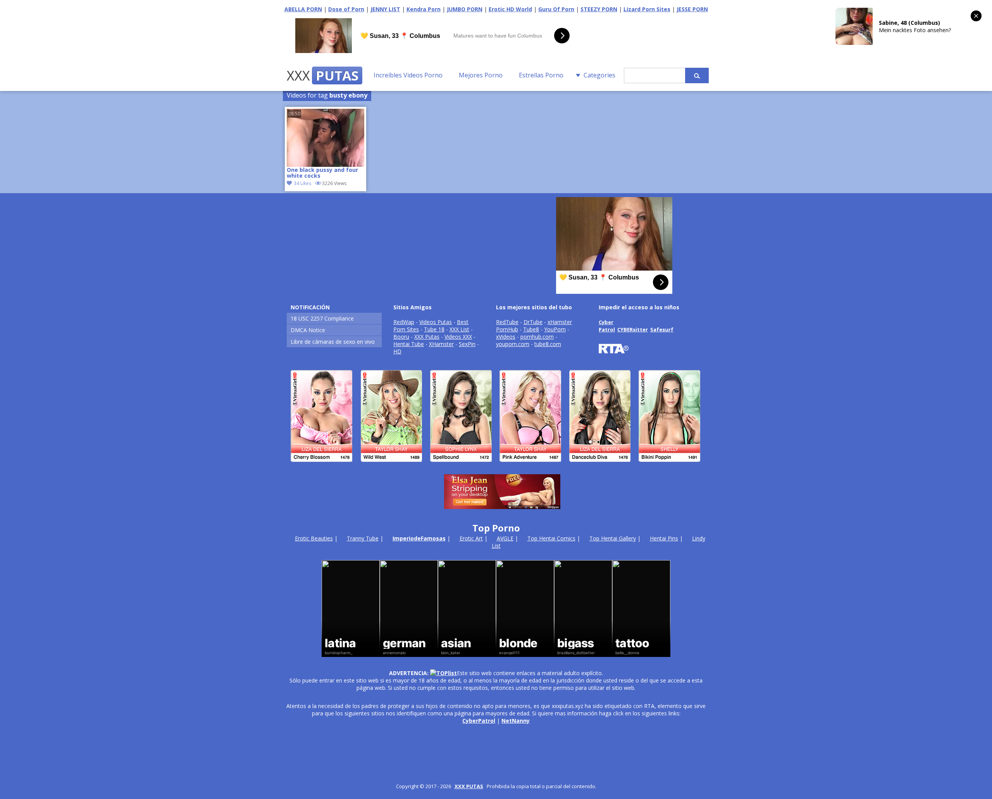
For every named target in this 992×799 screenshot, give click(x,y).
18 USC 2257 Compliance (322, 318)
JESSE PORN (692, 9)
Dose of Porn (346, 9)
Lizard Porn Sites (646, 9)
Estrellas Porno (541, 75)
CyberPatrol (478, 720)
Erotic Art (471, 538)
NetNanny (515, 720)
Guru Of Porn (556, 9)
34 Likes (302, 183)
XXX (322, 75)
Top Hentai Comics (551, 538)
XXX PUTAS (469, 786)
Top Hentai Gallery (612, 538)
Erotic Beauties (314, 538)
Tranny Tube (363, 538)
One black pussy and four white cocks (322, 173)
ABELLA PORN (303, 9)
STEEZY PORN (598, 9)
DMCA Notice (308, 330)
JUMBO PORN (464, 9)
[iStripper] (496, 465)
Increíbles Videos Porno (408, 75)
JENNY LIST (385, 9)
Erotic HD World (510, 9)
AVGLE (505, 538)
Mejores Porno (481, 75)
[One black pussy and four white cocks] (325, 138)
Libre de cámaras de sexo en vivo (333, 341)
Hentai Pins (664, 538)
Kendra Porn (423, 9)
